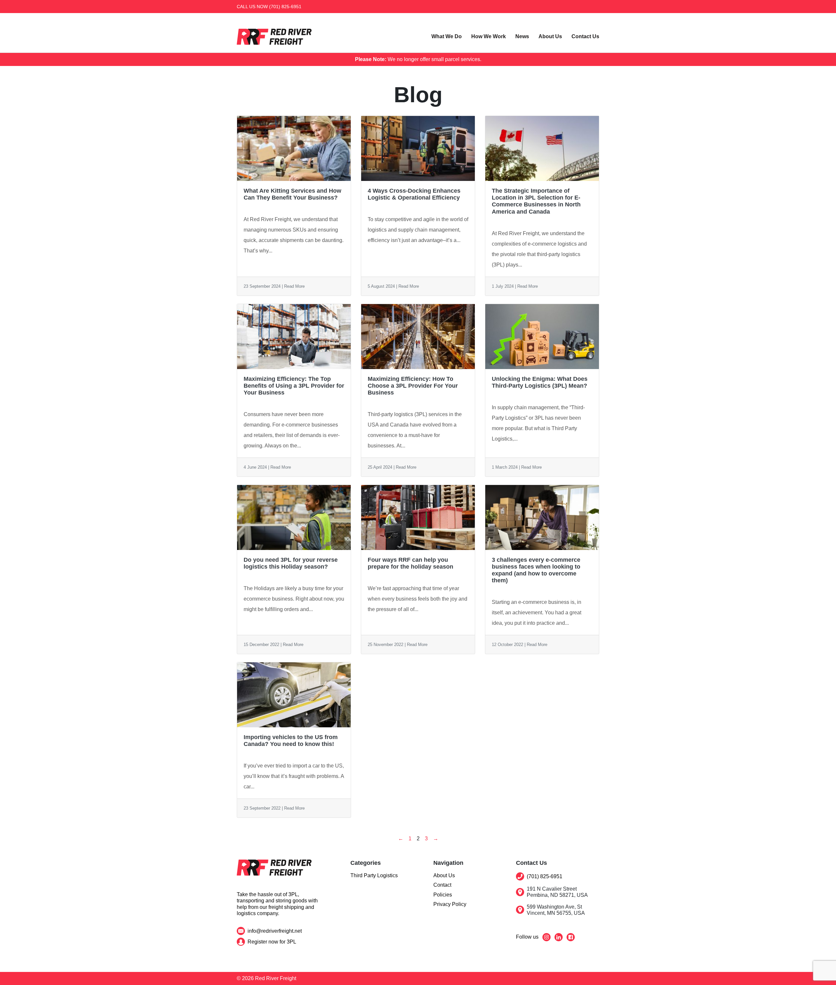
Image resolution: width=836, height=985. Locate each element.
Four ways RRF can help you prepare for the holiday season (410, 563)
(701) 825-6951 (285, 6)
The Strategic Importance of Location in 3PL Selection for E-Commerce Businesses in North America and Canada (536, 201)
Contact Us (585, 36)
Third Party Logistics (374, 875)
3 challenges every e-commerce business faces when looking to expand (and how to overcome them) (536, 570)
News (522, 36)
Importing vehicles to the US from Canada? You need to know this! (291, 740)
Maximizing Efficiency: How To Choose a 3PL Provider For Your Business (413, 386)
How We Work (488, 36)
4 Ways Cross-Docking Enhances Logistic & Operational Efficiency (414, 194)
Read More (294, 286)
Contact (442, 885)
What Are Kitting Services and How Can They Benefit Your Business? (292, 194)
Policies (442, 894)
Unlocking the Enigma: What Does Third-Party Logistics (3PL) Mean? (539, 382)
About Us (550, 36)
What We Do (446, 36)
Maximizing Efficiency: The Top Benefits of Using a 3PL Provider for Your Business (294, 386)
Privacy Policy (449, 904)
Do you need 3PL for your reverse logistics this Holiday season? (291, 563)
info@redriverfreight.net (275, 931)
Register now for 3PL (272, 942)
